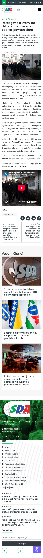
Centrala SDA (11, 474)
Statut (7, 447)
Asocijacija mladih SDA (15, 464)
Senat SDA (9, 460)
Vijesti (5, 19)
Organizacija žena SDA (15, 467)
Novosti (12, 19)
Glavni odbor (10, 450)
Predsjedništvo (11, 454)
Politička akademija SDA (15, 470)
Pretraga (21, 543)
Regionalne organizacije (15, 480)
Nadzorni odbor (12, 457)
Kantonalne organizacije (15, 477)
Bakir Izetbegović (8, 215)
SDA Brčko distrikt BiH (14, 484)
